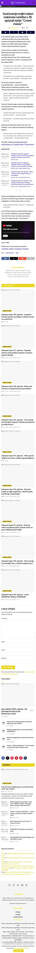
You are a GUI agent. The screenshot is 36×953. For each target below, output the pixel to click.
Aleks (3, 853)
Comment (4, 618)
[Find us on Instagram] (12, 758)
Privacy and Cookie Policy (21, 948)
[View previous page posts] (16, 190)
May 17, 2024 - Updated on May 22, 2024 (21, 177)
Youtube (26, 249)
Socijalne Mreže (18, 917)
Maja (2, 862)
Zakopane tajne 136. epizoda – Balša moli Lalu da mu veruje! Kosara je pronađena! (22, 173)
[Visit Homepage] (18, 3)
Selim (3, 858)
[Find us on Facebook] (3, 758)
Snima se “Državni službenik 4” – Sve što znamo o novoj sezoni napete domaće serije (22, 813)
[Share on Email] (22, 32)
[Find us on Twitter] (7, 758)
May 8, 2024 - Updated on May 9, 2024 (11, 532)
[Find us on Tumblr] (25, 758)
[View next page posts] (19, 190)
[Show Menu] (2, 3)
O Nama (18, 912)
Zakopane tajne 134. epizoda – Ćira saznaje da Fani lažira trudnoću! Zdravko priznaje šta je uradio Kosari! (22, 182)
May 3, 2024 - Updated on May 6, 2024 (10, 599)
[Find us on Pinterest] (21, 758)
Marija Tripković (14, 28)
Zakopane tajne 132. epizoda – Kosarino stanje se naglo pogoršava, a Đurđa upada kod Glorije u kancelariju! (17, 491)
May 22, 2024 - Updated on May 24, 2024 (21, 168)
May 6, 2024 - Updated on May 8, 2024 (11, 566)
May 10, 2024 (5, 460)
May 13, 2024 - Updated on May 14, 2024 (21, 186)
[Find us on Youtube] (16, 758)
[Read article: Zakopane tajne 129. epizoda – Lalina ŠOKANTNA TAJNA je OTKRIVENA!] (18, 581)
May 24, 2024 (15, 159)
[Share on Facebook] (5, 32)
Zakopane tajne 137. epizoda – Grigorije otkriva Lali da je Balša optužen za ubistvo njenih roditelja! (21, 164)
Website (3, 658)
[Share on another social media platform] (31, 32)
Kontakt (18, 914)
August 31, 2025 (6, 791)
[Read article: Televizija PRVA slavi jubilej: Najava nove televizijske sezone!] (5, 839)
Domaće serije (7, 310)
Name (3, 642)
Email (3, 650)
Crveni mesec (10, 252)
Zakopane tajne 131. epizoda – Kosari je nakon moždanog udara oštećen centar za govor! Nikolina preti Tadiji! (17, 527)
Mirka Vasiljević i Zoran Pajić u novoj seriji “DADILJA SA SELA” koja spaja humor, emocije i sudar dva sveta (21, 803)
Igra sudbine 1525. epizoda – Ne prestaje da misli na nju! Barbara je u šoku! (14, 711)
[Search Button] (34, 3)
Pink (17, 252)
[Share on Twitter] (14, 32)
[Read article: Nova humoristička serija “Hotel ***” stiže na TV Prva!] (5, 823)
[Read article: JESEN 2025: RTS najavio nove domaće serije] (5, 831)
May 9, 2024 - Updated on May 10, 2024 (11, 496)
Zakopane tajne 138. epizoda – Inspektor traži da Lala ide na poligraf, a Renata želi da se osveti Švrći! (22, 155)
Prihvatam (18, 950)
